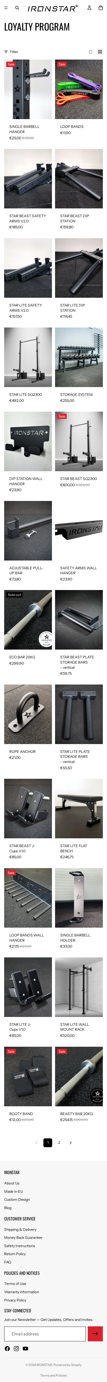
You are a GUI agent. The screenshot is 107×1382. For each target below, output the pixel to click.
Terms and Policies (53, 1375)
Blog (7, 1207)
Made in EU (13, 1191)
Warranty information (21, 1292)
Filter (14, 51)
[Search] (17, 7)
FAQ (7, 1262)
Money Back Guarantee (23, 1237)
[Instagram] (16, 1348)
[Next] (70, 1142)
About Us (11, 1183)
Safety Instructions (19, 1245)
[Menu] (6, 8)
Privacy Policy (15, 1300)
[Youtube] (25, 1348)
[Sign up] (95, 1333)
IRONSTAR (44, 1365)
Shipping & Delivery (20, 1229)
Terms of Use (15, 1283)
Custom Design (17, 1199)
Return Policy (15, 1254)
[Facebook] (7, 1348)
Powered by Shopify (68, 1365)
